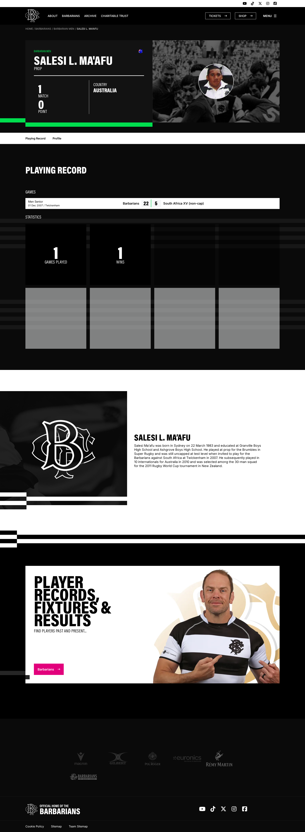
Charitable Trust (114, 16)
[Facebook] (275, 3)
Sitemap (56, 826)
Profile (57, 138)
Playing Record (35, 138)
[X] (260, 3)
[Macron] (83, 758)
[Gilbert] (117, 758)
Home (29, 28)
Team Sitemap (78, 826)
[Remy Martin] (221, 758)
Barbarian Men (64, 28)
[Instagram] (267, 3)
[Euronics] (187, 758)
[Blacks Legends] (83, 777)
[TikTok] (252, 3)
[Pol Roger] (152, 758)
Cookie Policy (34, 826)
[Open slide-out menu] (270, 15)
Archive (90, 16)
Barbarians (71, 16)
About (53, 16)
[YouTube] (245, 3)
